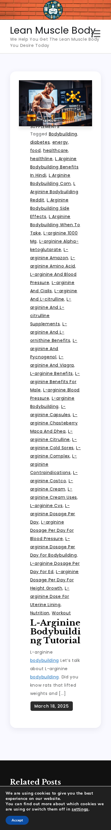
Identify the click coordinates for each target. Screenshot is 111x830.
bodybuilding (44, 660)
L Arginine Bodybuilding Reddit (54, 192)
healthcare (55, 150)
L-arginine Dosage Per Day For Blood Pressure (52, 530)
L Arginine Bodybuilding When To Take (55, 225)
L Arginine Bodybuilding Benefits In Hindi (54, 167)
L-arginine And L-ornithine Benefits (50, 332)
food (35, 150)
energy (60, 142)
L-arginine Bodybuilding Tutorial (55, 632)
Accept (17, 820)
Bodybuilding (63, 134)
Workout (61, 613)
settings (80, 809)
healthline (41, 159)
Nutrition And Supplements (47, 123)
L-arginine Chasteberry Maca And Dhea (54, 423)
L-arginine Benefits (51, 373)
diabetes (40, 142)
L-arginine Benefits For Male (55, 381)
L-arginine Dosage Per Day (52, 514)
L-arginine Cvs (46, 506)
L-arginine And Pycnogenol (53, 348)
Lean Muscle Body (53, 30)
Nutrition (39, 613)
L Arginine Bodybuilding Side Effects (50, 208)
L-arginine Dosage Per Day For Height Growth (54, 580)
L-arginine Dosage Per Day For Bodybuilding (53, 547)
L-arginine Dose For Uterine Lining (50, 596)
